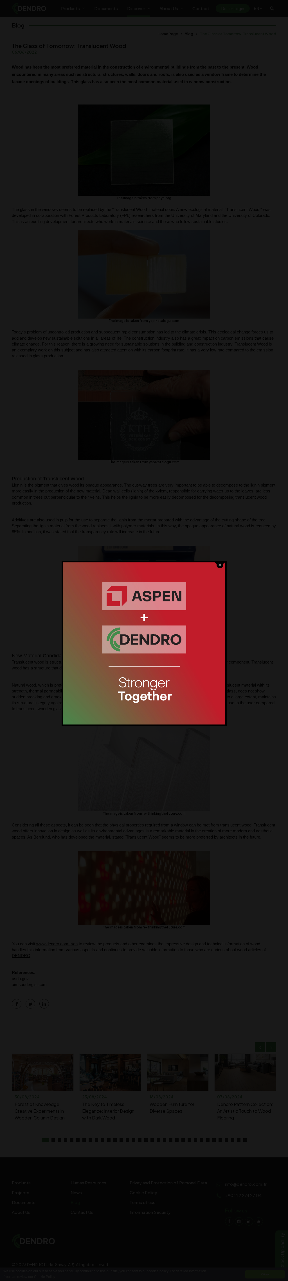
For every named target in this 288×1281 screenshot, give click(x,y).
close (220, 565)
